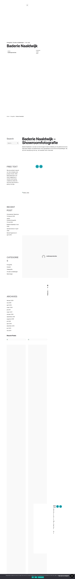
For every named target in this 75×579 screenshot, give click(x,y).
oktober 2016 (10, 314)
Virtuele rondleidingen (18, 42)
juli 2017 (9, 309)
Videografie (9, 269)
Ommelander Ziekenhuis (13, 214)
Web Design (10, 274)
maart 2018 (9, 307)
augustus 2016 (10, 319)
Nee (36, 577)
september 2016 (11, 316)
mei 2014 (9, 330)
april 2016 (9, 323)
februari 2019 (10, 300)
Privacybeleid (40, 577)
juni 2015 (9, 328)
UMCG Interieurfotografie (11, 219)
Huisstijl (8, 267)
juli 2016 (9, 321)
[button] (72, 576)
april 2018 (9, 305)
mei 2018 (9, 302)
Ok (32, 577)
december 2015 (10, 325)
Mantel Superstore (11, 233)
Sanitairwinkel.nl (11, 228)
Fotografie (9, 42)
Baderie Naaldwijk (11, 224)
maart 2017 (9, 312)
